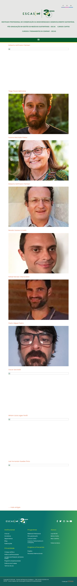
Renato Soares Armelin (17, 230)
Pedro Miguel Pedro (16, 323)
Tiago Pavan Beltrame (17, 91)
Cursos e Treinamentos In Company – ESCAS (39, 31)
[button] (38, 39)
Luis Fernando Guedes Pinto (19, 461)
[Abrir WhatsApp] (72, 581)
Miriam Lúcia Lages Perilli (17, 415)
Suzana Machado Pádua (17, 137)
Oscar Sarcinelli (14, 369)
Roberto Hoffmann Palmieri (19, 45)
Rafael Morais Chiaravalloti (18, 277)
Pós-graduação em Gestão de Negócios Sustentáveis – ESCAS (31, 27)
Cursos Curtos (63, 27)
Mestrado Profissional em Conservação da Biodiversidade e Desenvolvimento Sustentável (38, 22)
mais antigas (14, 507)
